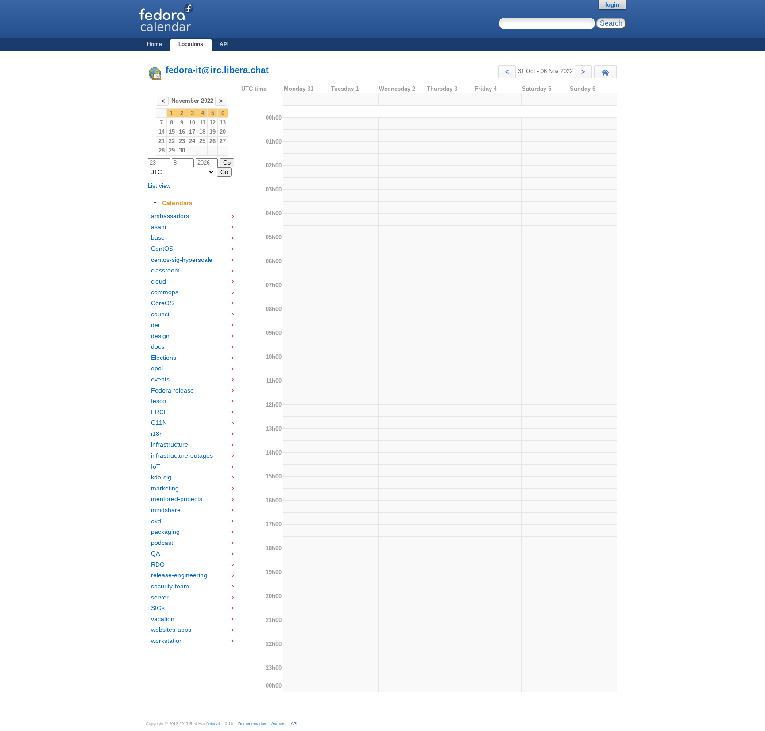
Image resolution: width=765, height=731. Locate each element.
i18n (157, 433)
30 (182, 150)
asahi (158, 226)
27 (223, 141)
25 (202, 141)
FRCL (159, 412)
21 (161, 141)
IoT (155, 466)
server (160, 597)
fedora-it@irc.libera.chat (217, 70)
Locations (190, 44)
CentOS (162, 248)
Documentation (252, 724)
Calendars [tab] (177, 202)
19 (212, 131)
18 (202, 131)
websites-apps (171, 629)
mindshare (166, 509)
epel (157, 368)
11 (202, 122)
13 (223, 122)
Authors (278, 724)
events (160, 379)
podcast (162, 542)
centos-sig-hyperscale (181, 259)
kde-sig (161, 477)
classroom (165, 270)
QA (155, 553)
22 (172, 141)
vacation (162, 618)
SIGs (158, 607)
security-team (170, 586)
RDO (158, 564)
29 (172, 150)
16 (182, 131)
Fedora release (172, 390)
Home (154, 44)
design (160, 335)
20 (223, 131)
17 (192, 131)
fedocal (213, 724)
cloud (158, 281)
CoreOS (162, 303)
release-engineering (179, 575)
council (160, 314)
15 (172, 131)
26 (212, 141)
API (224, 44)
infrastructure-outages (182, 455)
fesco (158, 400)
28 (161, 150)
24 (192, 141)
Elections (163, 357)
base (158, 237)
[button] (507, 71)
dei (155, 324)
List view (159, 186)
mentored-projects (176, 498)
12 (212, 122)
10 (192, 122)
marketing (165, 488)
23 (182, 141)
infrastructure (169, 444)
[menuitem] (192, 216)
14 (161, 131)
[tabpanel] (192, 428)
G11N (159, 422)
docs (157, 346)
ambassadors (170, 215)
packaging (165, 531)
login (612, 4)
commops (164, 292)
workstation (167, 640)
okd (156, 521)
